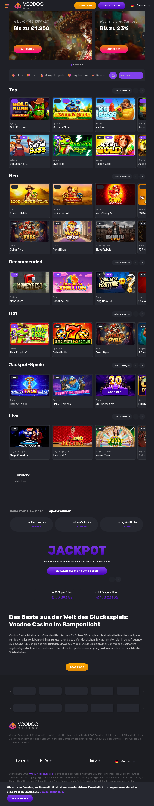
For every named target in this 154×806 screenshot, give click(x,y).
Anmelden (85, 5)
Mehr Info (20, 481)
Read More (77, 667)
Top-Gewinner (59, 511)
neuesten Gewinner (26, 511)
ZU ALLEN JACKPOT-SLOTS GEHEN (77, 571)
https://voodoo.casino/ (41, 773)
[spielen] (30, 107)
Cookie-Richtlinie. (51, 792)
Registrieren (112, 5)
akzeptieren (19, 798)
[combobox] (139, 5)
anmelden (27, 49)
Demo (30, 115)
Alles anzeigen (122, 90)
